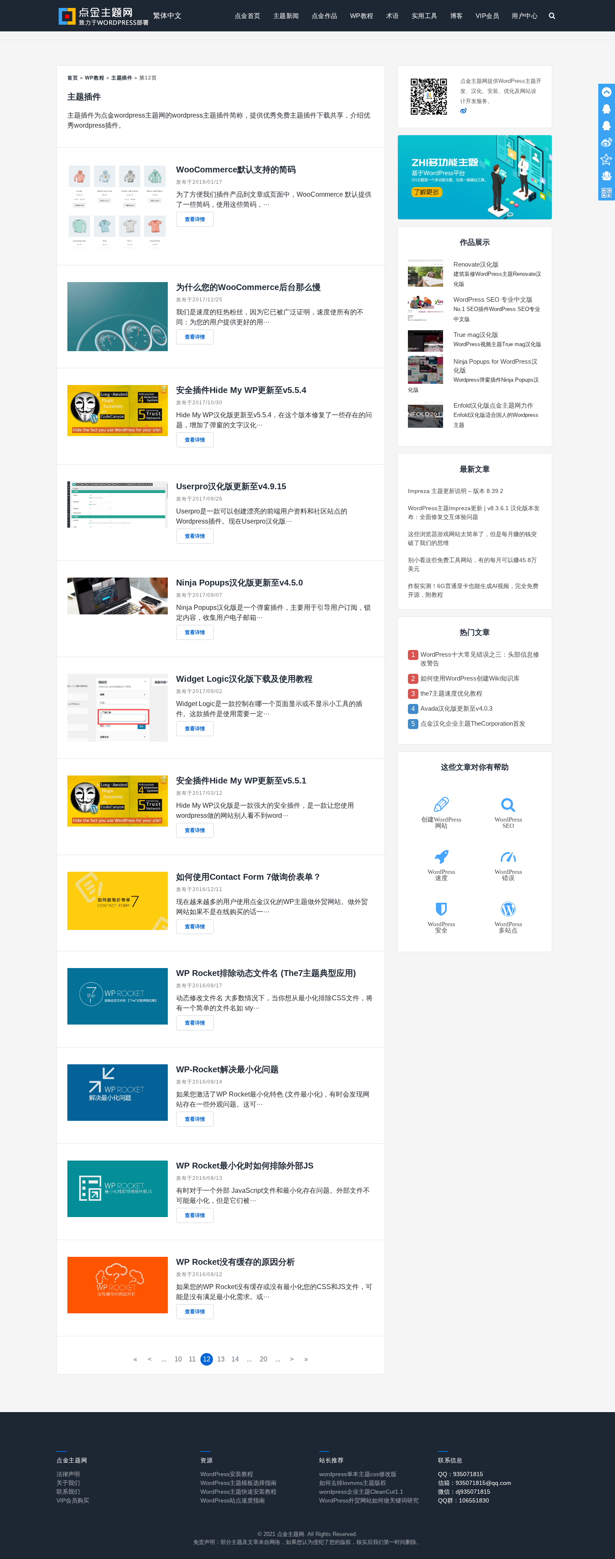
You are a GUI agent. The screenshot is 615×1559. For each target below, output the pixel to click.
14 (235, 1359)
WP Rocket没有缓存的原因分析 (235, 1261)
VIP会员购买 (72, 1500)
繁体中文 (167, 16)
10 (178, 1359)
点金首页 (248, 15)
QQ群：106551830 (463, 1500)
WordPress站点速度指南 (232, 1500)
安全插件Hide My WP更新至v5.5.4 (241, 390)
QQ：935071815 (460, 1474)
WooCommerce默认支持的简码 (236, 169)
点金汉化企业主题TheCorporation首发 (472, 723)
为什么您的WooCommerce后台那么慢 (248, 287)
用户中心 (525, 15)
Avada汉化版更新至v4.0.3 (456, 708)
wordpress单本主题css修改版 (358, 1474)
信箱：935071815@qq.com (474, 1482)
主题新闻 (286, 15)
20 (263, 1359)
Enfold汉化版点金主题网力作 (493, 405)
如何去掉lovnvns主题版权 (352, 1482)
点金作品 (325, 15)
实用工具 (425, 15)
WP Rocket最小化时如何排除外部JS (244, 1165)
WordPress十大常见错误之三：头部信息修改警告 (479, 659)
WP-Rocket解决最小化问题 (227, 1069)
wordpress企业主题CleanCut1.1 (361, 1491)
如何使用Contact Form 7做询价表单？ (248, 876)
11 (192, 1359)
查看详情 (195, 219)
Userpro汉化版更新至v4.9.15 (231, 486)
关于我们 (68, 1482)
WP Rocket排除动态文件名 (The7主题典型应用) (266, 973)
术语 (392, 15)
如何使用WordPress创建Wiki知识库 (470, 678)
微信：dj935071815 (464, 1491)
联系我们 (68, 1491)
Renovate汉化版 (476, 264)
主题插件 (122, 78)
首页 (72, 78)
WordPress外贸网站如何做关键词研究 (369, 1500)
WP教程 (362, 15)
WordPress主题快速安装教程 (238, 1491)
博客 (456, 15)
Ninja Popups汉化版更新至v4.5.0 (239, 582)
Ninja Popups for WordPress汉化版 (496, 366)
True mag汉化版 (476, 334)
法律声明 (68, 1474)
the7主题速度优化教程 (451, 693)
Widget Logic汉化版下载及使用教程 (244, 678)
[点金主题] (103, 16)
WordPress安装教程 (226, 1474)
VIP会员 (488, 15)
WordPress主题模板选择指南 (238, 1482)
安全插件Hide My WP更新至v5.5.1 (241, 780)
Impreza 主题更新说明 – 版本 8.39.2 (455, 491)
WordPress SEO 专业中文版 (493, 299)
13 (221, 1359)
